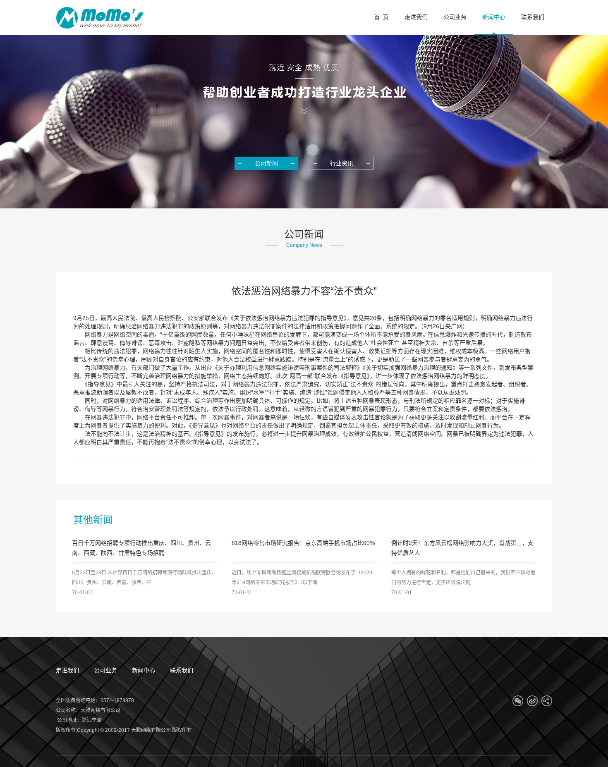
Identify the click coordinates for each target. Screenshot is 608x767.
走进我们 (67, 670)
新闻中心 (143, 670)
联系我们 (181, 670)
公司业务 (105, 670)
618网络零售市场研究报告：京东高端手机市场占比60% (303, 543)
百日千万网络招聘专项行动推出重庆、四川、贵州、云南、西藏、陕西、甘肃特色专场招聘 (141, 548)
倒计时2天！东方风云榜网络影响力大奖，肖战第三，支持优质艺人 (462, 548)
